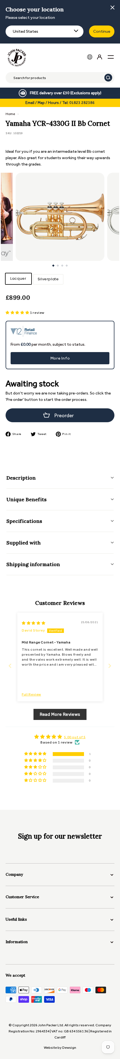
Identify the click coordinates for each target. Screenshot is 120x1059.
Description (21, 478)
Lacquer (18, 278)
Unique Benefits (26, 499)
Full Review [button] (31, 694)
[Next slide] (109, 666)
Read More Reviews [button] (60, 714)
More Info (60, 358)
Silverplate (48, 279)
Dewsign (69, 1047)
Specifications (24, 521)
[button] (18, 312)
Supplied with (23, 542)
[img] (33, 623)
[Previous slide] (10, 666)
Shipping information (33, 564)
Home (10, 114)
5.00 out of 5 (74, 737)
